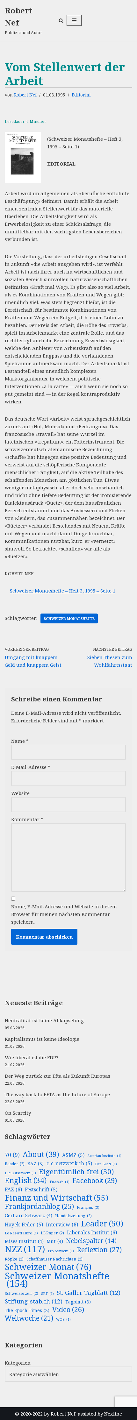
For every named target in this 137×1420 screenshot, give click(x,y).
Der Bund (106, 1164)
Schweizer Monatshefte (69, 618)
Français (88, 1207)
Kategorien (18, 1363)
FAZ (13, 1189)
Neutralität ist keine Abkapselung (44, 1020)
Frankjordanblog (39, 1206)
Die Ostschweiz (20, 1173)
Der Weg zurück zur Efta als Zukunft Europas (57, 1076)
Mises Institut (24, 1241)
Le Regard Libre (21, 1233)
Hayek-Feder (24, 1224)
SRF (47, 1293)
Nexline (113, 1413)
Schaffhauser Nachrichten (54, 1259)
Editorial (81, 95)
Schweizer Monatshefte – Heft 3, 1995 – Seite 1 (62, 590)
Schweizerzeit (21, 1293)
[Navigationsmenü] (74, 20)
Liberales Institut (92, 1232)
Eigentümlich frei (76, 1171)
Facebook (94, 1180)
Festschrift (41, 1189)
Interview (62, 1224)
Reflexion (99, 1249)
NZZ (25, 1249)
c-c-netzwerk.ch (69, 1163)
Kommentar (27, 819)
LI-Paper (52, 1233)
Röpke (14, 1259)
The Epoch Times (27, 1310)
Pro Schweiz (61, 1251)
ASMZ (73, 1155)
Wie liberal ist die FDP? (31, 1057)
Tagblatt (78, 1302)
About (41, 1154)
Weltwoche (29, 1318)
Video (68, 1309)
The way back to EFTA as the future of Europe (57, 1094)
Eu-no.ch (59, 1182)
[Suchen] (61, 20)
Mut (55, 1241)
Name (20, 741)
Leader (102, 1223)
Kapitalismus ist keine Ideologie (42, 1039)
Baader (15, 1164)
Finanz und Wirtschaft (56, 1197)
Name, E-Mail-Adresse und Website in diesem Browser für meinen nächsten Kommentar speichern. (64, 914)
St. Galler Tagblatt (88, 1292)
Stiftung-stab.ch (33, 1301)
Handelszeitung (73, 1215)
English (26, 1180)
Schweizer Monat (48, 1267)
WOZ (63, 1319)
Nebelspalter (91, 1241)
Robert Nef (25, 95)
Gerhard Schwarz (28, 1215)
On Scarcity (18, 1113)
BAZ (35, 1164)
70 (12, 1155)
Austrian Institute (104, 1156)
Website (20, 793)
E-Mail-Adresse (30, 767)
